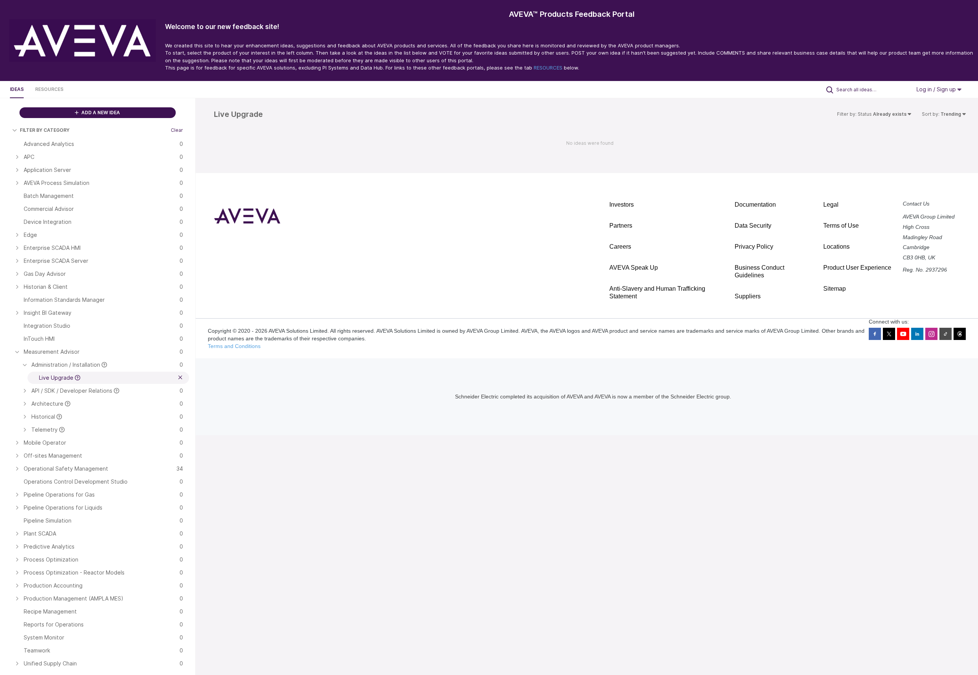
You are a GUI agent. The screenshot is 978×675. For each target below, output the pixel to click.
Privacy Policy (754, 246)
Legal (831, 204)
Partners (620, 225)
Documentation (755, 204)
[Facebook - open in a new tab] (875, 334)
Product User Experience (857, 267)
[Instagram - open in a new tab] (931, 334)
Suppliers (748, 296)
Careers (620, 246)
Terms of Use (841, 225)
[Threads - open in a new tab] (960, 334)
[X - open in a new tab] (889, 334)
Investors (621, 204)
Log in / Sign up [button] (936, 89)
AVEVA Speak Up (633, 267)
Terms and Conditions (234, 346)
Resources (49, 89)
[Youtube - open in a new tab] (903, 334)
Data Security (753, 225)
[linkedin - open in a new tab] (917, 334)
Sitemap (834, 288)
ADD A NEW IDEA (100, 112)
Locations (836, 246)
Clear (177, 130)
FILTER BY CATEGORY (45, 130)
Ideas (17, 89)
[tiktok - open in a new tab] (945, 334)
